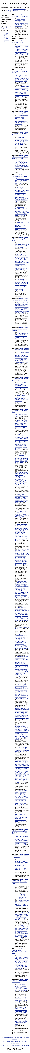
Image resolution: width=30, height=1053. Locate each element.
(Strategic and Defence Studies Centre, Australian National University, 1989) (21, 336)
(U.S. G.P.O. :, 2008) (22, 479)
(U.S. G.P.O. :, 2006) (22, 262)
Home (3, 1041)
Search (8, 1041)
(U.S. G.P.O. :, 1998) (22, 442)
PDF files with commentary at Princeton (22, 897)
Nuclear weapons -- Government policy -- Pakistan (20, 349)
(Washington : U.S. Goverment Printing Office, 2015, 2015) (22, 211)
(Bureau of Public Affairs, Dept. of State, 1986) (21, 1022)
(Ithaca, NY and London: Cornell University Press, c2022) (22, 164)
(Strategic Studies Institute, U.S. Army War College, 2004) (21, 22)
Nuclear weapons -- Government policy (7, 35)
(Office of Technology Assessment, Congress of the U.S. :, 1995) (22, 903)
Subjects (13, 1043)
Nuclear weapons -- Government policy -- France (20, 15)
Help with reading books (7, 1037)
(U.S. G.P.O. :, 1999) (22, 589)
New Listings (14, 1041)
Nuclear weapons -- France (6, 40)
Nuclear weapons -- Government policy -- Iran (20, 175)
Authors (21, 1041)
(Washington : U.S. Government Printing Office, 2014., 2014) (22, 226)
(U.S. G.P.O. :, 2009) (22, 194)
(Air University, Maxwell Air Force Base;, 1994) (21, 424)
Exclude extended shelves (19, 9)
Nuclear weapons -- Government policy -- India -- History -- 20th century (20, 157)
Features (12, 1045)
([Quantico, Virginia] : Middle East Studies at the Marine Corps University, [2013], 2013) (22, 49)
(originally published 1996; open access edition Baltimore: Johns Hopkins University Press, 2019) (22, 840)
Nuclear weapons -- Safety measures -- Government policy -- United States (20, 881)
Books (2, 1045)
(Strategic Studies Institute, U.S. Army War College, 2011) (22, 398)
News (7, 1045)
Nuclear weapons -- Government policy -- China (20, 112)
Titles (25, 1041)
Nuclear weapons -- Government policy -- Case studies (20, 71)
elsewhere (8, 28)
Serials (17, 1043)
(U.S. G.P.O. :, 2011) (21, 285)
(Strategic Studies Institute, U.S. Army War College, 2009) (22, 385)
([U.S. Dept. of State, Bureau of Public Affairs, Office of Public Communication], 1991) (21, 1010)
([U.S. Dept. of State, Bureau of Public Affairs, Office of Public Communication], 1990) (21, 987)
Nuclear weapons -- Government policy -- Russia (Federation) (20, 379)
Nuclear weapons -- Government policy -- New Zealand (20, 329)
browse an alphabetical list (14, 10)
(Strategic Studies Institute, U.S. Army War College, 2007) (22, 120)
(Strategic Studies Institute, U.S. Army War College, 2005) (22, 245)
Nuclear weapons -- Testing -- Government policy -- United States (20, 980)
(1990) (21, 415)
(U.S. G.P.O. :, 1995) (22, 628)
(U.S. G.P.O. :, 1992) (22, 614)
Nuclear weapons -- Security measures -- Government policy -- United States (20, 951)
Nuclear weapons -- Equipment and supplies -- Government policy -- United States (20, 831)
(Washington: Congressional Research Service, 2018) (22, 181)
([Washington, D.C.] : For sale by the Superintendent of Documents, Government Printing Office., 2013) (22, 771)
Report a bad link (18, 1037)
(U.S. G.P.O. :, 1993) (22, 557)
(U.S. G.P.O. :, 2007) (21, 532)
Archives (17, 1045)
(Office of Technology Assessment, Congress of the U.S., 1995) (22, 916)
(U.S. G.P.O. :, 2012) (22, 666)
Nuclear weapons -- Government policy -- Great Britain (20, 133)
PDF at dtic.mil (22, 894)
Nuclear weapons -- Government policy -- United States (20, 411)
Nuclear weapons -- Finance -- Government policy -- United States (20, 856)
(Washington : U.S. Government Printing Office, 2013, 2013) (21, 864)
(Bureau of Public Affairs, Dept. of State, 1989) (21, 999)
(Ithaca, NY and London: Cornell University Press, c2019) (22, 78)
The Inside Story (25, 1045)
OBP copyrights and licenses (15, 1051)
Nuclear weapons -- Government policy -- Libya (20, 299)
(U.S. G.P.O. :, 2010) (22, 641)
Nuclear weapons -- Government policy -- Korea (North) (20, 239)
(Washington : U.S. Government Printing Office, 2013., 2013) (21, 817)
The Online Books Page (15, 3)
